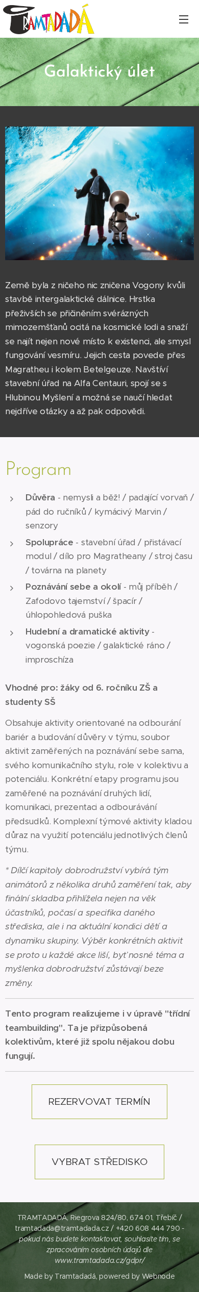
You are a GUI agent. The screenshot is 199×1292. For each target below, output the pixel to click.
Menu (183, 19)
